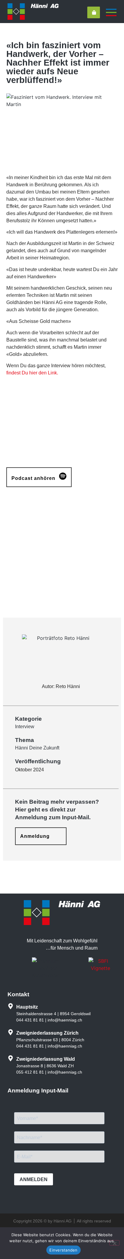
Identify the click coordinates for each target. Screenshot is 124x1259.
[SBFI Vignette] (100, 968)
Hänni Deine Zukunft (37, 747)
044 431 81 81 (30, 1020)
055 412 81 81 (30, 1072)
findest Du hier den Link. (32, 372)
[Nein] (114, 1243)
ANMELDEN (34, 1179)
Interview (24, 726)
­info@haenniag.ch (65, 1020)
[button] (39, 477)
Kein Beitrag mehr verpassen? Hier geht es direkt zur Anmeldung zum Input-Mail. (57, 809)
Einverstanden (63, 1250)
